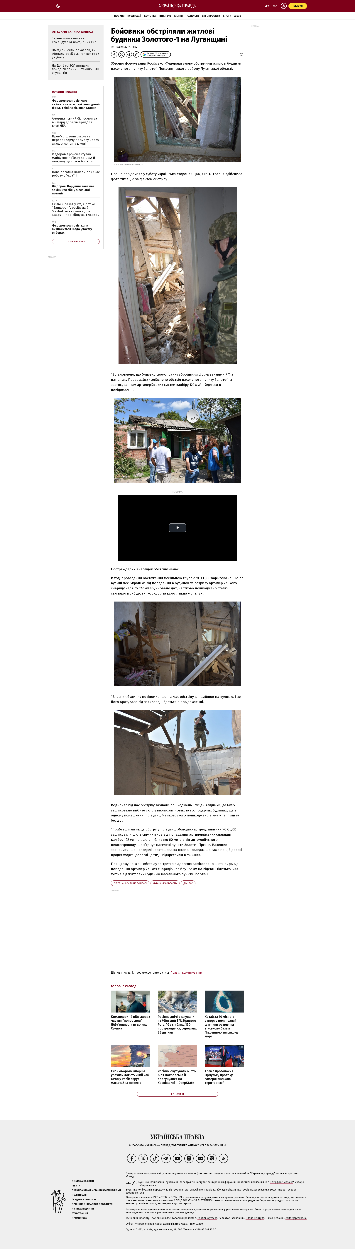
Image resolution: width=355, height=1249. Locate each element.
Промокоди (79, 1218)
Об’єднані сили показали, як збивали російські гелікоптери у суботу (75, 53)
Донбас (188, 883)
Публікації (134, 16)
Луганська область (165, 883)
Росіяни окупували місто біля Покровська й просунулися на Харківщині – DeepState (177, 1077)
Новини (119, 16)
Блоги (227, 16)
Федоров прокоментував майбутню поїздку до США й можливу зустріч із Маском (73, 157)
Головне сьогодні (125, 986)
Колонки (150, 16)
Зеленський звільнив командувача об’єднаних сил (74, 40)
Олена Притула (255, 1218)
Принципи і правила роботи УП (92, 1204)
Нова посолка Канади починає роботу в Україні (76, 174)
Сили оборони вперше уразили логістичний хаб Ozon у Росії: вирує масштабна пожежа (130, 1077)
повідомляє (133, 174)
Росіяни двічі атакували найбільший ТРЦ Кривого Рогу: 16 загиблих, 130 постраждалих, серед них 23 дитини (177, 1024)
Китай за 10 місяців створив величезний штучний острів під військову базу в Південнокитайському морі (222, 1026)
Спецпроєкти (211, 16)
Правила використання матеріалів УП (96, 1190)
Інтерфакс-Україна (281, 1182)
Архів (237, 16)
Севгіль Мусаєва (207, 1218)
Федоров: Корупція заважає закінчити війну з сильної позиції (73, 189)
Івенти (178, 16)
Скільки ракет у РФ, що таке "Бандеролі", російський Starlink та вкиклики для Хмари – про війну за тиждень (75, 209)
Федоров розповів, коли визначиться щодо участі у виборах (72, 229)
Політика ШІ (79, 1194)
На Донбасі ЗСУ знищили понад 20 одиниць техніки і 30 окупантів (75, 69)
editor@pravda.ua (296, 1218)
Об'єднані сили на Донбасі (130, 883)
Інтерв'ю (165, 16)
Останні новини (64, 92)
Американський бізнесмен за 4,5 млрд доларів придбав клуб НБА (74, 122)
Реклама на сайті (83, 1181)
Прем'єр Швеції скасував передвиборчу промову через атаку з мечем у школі (75, 140)
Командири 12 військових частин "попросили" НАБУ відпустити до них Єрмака (130, 1022)
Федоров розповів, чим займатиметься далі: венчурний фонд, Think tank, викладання (76, 104)
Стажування (80, 1213)
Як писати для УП (83, 1208)
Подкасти (192, 16)
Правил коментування (186, 972)
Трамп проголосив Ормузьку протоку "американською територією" (219, 1077)
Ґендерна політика (84, 1199)
